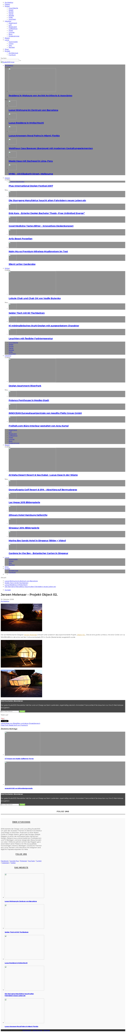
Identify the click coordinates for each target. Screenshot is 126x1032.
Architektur (9, 2)
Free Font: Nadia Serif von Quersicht (14, 725)
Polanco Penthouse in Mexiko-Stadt (29, 400)
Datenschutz (37, 1030)
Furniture (12, 55)
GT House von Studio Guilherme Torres (19, 759)
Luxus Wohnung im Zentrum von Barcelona (33, 110)
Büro (10, 34)
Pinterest (23, 861)
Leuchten (12, 19)
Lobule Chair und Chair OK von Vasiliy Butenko (35, 298)
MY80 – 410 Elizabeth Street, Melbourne (31, 173)
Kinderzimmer (14, 36)
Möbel (7, 6)
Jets (10, 45)
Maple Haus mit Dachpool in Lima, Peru (31, 161)
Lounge (11, 32)
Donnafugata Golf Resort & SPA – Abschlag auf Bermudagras (43, 489)
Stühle (11, 12)
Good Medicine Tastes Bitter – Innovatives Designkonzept (41, 226)
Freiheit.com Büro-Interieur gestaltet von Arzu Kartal (39, 425)
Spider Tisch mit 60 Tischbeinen (27, 313)
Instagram (5, 863)
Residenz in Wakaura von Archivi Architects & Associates (40, 95)
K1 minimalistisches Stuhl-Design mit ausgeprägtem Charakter (44, 325)
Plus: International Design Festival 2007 (31, 185)
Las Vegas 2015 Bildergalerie (24, 502)
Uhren (11, 44)
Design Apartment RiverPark (25, 385)
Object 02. (81, 635)
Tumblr (39, 861)
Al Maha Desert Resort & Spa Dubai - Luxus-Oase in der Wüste (43, 475)
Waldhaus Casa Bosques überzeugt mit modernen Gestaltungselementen (51, 148)
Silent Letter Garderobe (22, 264)
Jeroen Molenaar (30, 635)
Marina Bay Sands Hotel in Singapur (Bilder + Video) (37, 540)
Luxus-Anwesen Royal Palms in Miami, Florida (34, 135)
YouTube (31, 861)
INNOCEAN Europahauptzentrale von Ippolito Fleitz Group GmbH (45, 413)
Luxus (7, 40)
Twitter (13, 863)
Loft (10, 25)
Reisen (7, 38)
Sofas (11, 17)
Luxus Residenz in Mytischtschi (26, 122)
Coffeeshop (13, 29)
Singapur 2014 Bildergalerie (24, 527)
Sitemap (47, 1030)
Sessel (11, 10)
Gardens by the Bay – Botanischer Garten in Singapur (38, 553)
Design (7, 4)
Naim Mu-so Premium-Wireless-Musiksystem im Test (38, 251)
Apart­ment (13, 23)
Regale (11, 15)
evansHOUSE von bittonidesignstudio (19, 788)
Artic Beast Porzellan (20, 238)
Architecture (13, 53)
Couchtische (13, 8)
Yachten (12, 47)
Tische (11, 14)
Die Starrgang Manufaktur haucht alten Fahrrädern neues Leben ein (47, 200)
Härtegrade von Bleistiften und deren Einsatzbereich (20, 723)
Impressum (27, 1030)
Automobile (13, 42)
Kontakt (8, 590)
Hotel (11, 30)
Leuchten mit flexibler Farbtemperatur (31, 338)
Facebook (4, 861)
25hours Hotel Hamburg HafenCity (28, 515)
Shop (7, 49)
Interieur (8, 21)
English (7, 51)
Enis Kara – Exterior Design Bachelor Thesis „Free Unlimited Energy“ (47, 213)
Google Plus (14, 861)
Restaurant (13, 27)
